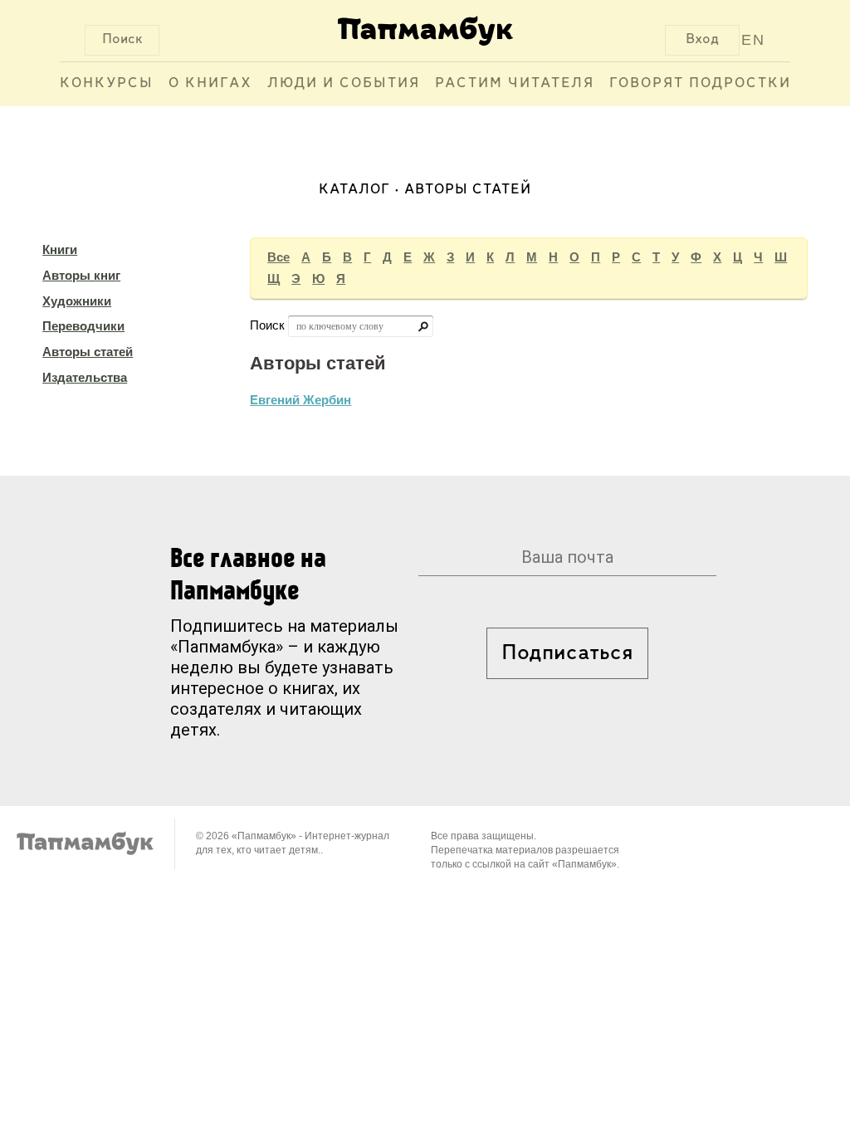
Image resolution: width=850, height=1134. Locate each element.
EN (753, 40)
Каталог (354, 190)
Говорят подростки (700, 83)
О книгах (210, 83)
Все (278, 257)
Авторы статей (87, 352)
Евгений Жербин (300, 400)
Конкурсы (107, 83)
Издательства (84, 377)
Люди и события (343, 83)
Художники (76, 301)
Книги (59, 249)
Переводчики (83, 326)
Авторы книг (81, 275)
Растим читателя (514, 83)
